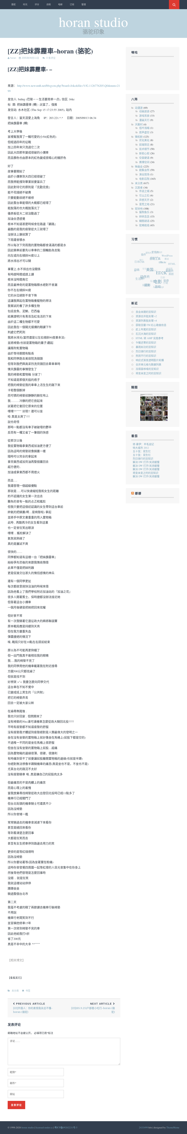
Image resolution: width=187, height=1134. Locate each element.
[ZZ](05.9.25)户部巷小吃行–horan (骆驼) (93, 1008)
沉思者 (139, 187)
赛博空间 (144, 162)
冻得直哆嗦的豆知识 (147, 369)
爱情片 (159, 254)
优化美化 (144, 140)
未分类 (15, 990)
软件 (164, 283)
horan (13, 58)
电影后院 (144, 178)
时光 (25, 4)
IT (134, 267)
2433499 (143, 1127)
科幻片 (143, 283)
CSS (144, 262)
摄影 (145, 285)
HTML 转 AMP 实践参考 (149, 338)
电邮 (60, 4)
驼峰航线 (144, 225)
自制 (48, 4)
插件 (146, 254)
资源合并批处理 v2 (146, 316)
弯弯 (143, 264)
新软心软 (144, 153)
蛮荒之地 (144, 204)
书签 (28, 990)
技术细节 (144, 149)
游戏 (155, 287)
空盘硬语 (144, 157)
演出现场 (144, 174)
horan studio (93, 21)
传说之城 (144, 191)
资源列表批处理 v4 (146, 320)
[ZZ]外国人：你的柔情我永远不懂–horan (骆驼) (32, 1008)
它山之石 (144, 195)
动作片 (145, 277)
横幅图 (168, 269)
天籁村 (139, 124)
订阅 (72, 4)
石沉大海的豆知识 (146, 333)
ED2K (162, 277)
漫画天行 (144, 120)
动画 (137, 268)
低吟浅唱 (144, 128)
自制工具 (158, 261)
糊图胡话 (144, 221)
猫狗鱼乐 (144, 212)
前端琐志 (144, 144)
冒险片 (151, 251)
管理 (83, 4)
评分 (37, 4)
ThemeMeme (172, 1127)
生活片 (138, 276)
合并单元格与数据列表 (148, 364)
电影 (156, 284)
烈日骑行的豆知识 (146, 351)
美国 (151, 272)
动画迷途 (144, 111)
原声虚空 (144, 132)
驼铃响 (139, 208)
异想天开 (144, 199)
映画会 (139, 166)
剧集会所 (144, 170)
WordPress (169, 258)
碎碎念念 (144, 216)
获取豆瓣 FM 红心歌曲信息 (151, 325)
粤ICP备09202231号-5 (65, 1127)
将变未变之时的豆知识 (148, 373)
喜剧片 (170, 275)
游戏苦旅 (144, 115)
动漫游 (139, 107)
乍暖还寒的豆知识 (146, 342)
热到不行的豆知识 (146, 355)
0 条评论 (51, 58)
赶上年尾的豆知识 (146, 329)
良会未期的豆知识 (146, 311)
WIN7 (153, 267)
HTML (172, 267)
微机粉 (139, 136)
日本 (138, 259)
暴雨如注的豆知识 (146, 347)
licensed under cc (44, 1127)
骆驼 (13, 4)
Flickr (165, 266)
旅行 (142, 256)
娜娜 (140, 274)
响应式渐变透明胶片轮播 (150, 360)
